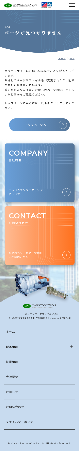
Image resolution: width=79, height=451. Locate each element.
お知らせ (12, 392)
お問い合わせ (15, 407)
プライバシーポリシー (21, 422)
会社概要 (12, 377)
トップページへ (35, 125)
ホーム (10, 331)
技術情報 (12, 362)
